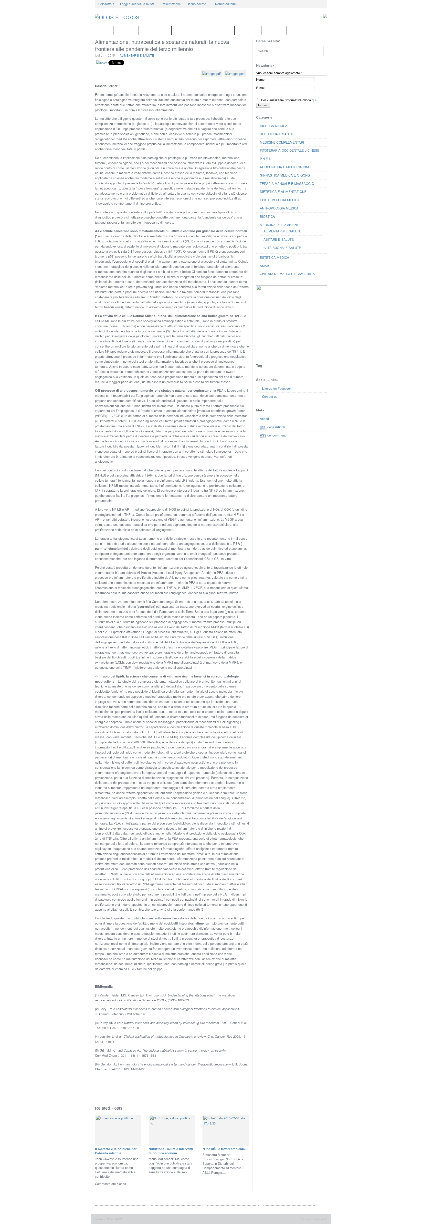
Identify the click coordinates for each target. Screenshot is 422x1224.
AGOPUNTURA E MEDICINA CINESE (287, 167)
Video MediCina (155, 30)
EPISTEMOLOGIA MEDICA (280, 200)
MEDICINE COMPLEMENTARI (282, 142)
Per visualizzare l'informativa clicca (288, 100)
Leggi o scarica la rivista (137, 3)
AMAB (264, 265)
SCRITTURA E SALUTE (277, 134)
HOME (104, 30)
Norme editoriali (226, 3)
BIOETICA (267, 216)
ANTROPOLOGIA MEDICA (279, 208)
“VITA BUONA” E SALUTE (282, 247)
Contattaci (126, 30)
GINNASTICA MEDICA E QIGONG (285, 175)
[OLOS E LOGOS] (131, 17)
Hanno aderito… (198, 3)
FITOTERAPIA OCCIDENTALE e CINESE (289, 150)
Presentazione (170, 3)
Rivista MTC (248, 30)
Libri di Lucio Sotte (190, 30)
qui (314, 100)
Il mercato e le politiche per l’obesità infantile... (116, 1151)
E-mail (260, 87)
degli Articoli (272, 427)
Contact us (269, 396)
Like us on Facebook (277, 388)
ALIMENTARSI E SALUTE (137, 55)
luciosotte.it (106, 3)
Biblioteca (222, 30)
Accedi (265, 418)
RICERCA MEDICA (273, 125)
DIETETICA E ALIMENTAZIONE (283, 191)
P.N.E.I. (265, 158)
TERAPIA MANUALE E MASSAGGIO (287, 183)
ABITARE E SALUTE (279, 239)
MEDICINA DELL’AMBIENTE (280, 224)
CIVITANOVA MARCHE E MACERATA (287, 273)
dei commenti (273, 435)
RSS (307, 4)
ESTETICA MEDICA (274, 257)
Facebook (300, 4)
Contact (314, 4)
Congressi (274, 30)
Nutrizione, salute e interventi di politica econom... (171, 1151)
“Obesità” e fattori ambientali (224, 1149)
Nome (260, 79)
